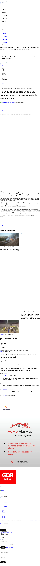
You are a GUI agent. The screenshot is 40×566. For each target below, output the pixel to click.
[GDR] (20, 477)
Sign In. (8, 563)
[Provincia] (20, 408)
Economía (3, 74)
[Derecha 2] (20, 486)
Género (3, 80)
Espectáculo (4, 79)
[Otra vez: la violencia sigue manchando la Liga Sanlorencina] (9, 326)
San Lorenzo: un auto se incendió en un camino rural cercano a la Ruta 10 (9, 250)
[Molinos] (20, 490)
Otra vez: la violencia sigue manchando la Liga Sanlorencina (8, 337)
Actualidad (13, 102)
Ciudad (3, 69)
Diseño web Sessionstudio (35, 520)
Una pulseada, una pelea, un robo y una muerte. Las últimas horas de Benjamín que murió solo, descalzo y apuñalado (20, 379)
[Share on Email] (2, 110)
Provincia (3, 72)
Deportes (3, 78)
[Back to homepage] (2, 539)
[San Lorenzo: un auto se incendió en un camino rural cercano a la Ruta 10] (9, 239)
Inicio (3, 68)
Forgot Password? (9, 547)
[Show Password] (11, 544)
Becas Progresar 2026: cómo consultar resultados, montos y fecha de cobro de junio (21, 385)
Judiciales (3, 75)
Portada (22, 311)
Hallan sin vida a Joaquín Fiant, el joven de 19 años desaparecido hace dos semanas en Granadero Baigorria (21, 398)
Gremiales (3, 517)
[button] (20, 57)
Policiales (3, 73)
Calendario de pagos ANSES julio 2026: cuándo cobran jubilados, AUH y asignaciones (21, 391)
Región (3, 70)
